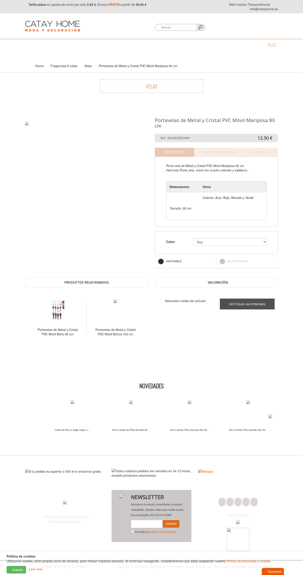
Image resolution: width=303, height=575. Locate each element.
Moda (30, 45)
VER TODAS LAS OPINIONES (247, 304)
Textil (84, 45)
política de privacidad (162, 532)
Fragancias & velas (142, 45)
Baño (46, 45)
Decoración (107, 45)
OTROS (233, 45)
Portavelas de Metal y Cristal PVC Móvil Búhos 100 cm (115, 331)
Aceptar (17, 569)
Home (39, 66)
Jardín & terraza (182, 45)
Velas (88, 66)
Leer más (35, 569)
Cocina (65, 45)
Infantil (212, 45)
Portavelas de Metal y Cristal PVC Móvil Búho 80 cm (58, 331)
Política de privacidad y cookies (248, 561)
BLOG (272, 45)
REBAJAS (253, 45)
